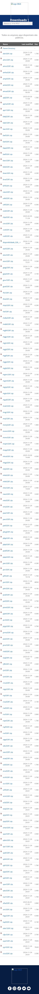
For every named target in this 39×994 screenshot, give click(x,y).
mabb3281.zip (8, 324)
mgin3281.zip (8, 343)
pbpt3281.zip (8, 544)
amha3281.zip (8, 72)
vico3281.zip (7, 953)
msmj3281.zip (8, 425)
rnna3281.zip (8, 683)
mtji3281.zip (7, 469)
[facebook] (10, 989)
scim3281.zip (8, 796)
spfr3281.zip (7, 865)
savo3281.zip (8, 752)
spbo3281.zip (8, 840)
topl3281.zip (7, 922)
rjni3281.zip (7, 670)
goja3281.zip (8, 274)
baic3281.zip (7, 129)
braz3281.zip (8, 179)
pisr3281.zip (7, 582)
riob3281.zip (7, 651)
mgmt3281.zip (8, 381)
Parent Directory (9, 48)
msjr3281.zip (8, 418)
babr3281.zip (8, 123)
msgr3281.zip (8, 412)
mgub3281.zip (8, 400)
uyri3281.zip (7, 947)
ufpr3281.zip (8, 935)
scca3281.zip (8, 771)
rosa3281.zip (8, 702)
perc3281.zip (8, 563)
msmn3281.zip (8, 431)
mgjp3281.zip (8, 362)
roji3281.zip (7, 695)
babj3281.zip (8, 116)
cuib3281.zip (8, 236)
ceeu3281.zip (8, 192)
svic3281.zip (7, 909)
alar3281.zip (7, 53)
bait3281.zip (7, 142)
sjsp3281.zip (7, 821)
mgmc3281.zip (8, 374)
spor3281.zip (8, 884)
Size (36, 44)
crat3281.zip (7, 230)
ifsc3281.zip (7, 293)
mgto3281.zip (8, 393)
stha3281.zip (8, 903)
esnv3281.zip (8, 261)
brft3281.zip (7, 186)
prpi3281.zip (7, 639)
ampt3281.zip (8, 79)
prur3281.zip (8, 645)
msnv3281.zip (8, 437)
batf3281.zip (7, 154)
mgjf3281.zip (8, 356)
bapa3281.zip (8, 148)
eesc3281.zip (8, 255)
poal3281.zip (8, 595)
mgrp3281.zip (8, 387)
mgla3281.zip (8, 368)
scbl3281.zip (7, 765)
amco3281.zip (8, 66)
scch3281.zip (8, 777)
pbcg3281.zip (8, 532)
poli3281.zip (7, 601)
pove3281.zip (8, 607)
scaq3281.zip (8, 758)
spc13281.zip (8, 846)
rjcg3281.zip (7, 658)
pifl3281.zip (7, 576)
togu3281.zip (8, 916)
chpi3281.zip (8, 217)
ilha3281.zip (7, 299)
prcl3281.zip (7, 620)
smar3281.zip (8, 828)
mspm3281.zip (8, 444)
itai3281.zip (7, 311)
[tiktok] (19, 989)
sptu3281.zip (8, 890)
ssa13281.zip (8, 897)
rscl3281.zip (7, 714)
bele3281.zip (8, 167)
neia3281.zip (8, 500)
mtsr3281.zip (8, 488)
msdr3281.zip (8, 406)
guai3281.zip (8, 286)
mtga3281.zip (8, 463)
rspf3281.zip (7, 727)
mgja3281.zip (8, 349)
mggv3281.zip (8, 337)
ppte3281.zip (8, 614)
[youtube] (29, 989)
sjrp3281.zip (7, 815)
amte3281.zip (8, 85)
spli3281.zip (7, 878)
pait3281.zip (7, 525)
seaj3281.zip (7, 809)
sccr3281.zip (7, 783)
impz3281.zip (8, 305)
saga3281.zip (8, 739)
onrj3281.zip (7, 507)
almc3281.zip (8, 60)
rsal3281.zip (7, 708)
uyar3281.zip (8, 941)
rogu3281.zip (8, 689)
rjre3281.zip (7, 677)
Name (5, 44)
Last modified (27, 44)
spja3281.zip (7, 872)
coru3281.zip (8, 223)
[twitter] (24, 989)
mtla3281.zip (8, 475)
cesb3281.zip (8, 211)
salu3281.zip (7, 746)
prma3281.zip (8, 632)
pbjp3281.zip (8, 538)
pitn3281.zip (7, 588)
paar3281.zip (8, 513)
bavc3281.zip (8, 160)
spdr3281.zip (8, 853)
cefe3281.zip (7, 198)
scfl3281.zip (7, 790)
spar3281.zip (8, 834)
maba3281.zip (8, 318)
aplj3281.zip (7, 98)
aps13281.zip (8, 110)
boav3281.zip (8, 173)
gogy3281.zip (8, 267)
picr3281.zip (7, 570)
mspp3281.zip (8, 450)
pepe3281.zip (8, 557)
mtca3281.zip (8, 456)
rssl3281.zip (7, 733)
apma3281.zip (8, 104)
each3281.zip (8, 249)
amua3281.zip (8, 91)
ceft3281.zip (7, 205)
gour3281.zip (8, 280)
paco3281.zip (8, 519)
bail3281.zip (7, 135)
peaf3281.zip (8, 551)
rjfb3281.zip (7, 664)
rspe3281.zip (8, 721)
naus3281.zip (8, 494)
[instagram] (14, 989)
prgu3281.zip (8, 626)
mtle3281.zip (8, 481)
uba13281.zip (8, 928)
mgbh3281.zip (8, 330)
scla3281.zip (7, 802)
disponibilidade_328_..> (12, 242)
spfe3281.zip (8, 859)
